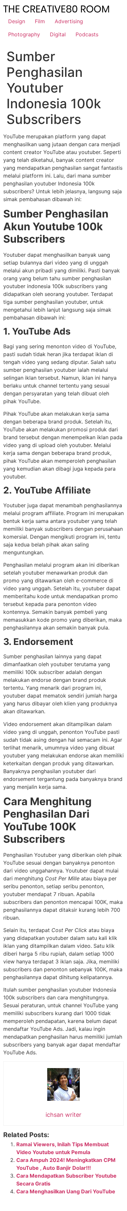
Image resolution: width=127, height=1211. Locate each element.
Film (40, 21)
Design (16, 21)
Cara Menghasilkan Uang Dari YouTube (65, 1191)
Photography (24, 34)
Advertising (69, 21)
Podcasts (87, 34)
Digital (58, 34)
